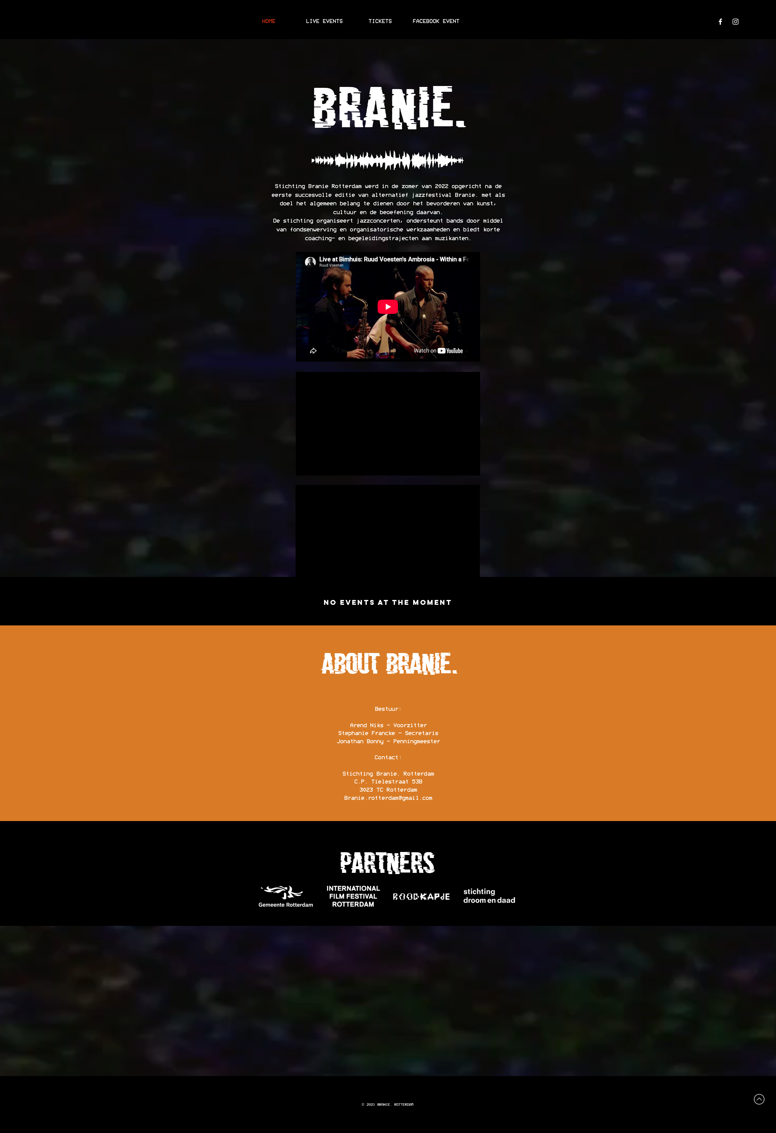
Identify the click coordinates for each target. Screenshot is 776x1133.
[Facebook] (720, 22)
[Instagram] (735, 22)
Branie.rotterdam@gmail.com (388, 798)
